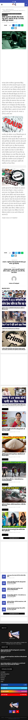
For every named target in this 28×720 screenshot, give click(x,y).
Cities (2, 681)
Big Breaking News (5, 13)
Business (3, 677)
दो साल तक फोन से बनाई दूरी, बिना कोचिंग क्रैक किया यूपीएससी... (13, 530)
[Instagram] (14, 711)
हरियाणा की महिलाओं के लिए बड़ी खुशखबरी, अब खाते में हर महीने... (13, 429)
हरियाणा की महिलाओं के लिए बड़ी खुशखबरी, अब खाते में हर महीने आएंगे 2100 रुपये (13, 650)
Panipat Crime (18, 13)
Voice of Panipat (6, 22)
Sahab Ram (5, 431)
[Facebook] (10, 711)
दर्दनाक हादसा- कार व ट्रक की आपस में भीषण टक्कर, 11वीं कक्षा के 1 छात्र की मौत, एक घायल (14, 271)
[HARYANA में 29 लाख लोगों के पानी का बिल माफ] (14, 395)
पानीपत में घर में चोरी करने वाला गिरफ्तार (10, 328)
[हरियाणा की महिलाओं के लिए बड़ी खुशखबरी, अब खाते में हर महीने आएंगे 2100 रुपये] (14, 419)
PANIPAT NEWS (4, 15)
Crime (11, 13)
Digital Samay (17, 718)
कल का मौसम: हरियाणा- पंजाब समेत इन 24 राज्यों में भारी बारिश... (12, 479)
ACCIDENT (3, 672)
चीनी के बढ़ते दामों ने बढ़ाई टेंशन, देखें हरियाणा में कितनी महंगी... (13, 454)
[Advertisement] (14, 66)
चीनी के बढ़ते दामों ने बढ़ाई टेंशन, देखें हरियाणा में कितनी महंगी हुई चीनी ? (14, 657)
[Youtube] (17, 711)
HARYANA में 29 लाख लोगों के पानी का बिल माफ (14, 405)
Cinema (2, 679)
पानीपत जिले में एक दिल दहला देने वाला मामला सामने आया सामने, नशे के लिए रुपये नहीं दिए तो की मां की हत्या (13, 349)
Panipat (13, 13)
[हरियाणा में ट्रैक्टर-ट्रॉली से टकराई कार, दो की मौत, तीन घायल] (14, 495)
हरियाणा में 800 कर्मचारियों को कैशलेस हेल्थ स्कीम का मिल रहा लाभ (13, 308)
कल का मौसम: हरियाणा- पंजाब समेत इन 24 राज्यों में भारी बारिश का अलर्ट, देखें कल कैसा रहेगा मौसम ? (13, 664)
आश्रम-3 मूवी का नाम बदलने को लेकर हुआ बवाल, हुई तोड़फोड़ (14, 262)
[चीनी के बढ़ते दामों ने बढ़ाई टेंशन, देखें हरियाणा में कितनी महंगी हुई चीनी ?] (14, 444)
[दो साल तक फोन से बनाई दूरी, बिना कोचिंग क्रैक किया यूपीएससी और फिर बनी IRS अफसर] (14, 520)
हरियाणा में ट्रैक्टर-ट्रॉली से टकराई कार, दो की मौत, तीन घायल (14, 505)
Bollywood (3, 676)
